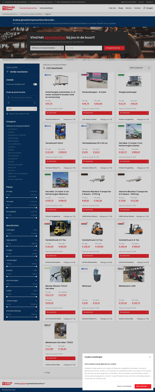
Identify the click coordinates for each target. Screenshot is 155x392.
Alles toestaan (141, 386)
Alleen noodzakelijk (124, 386)
